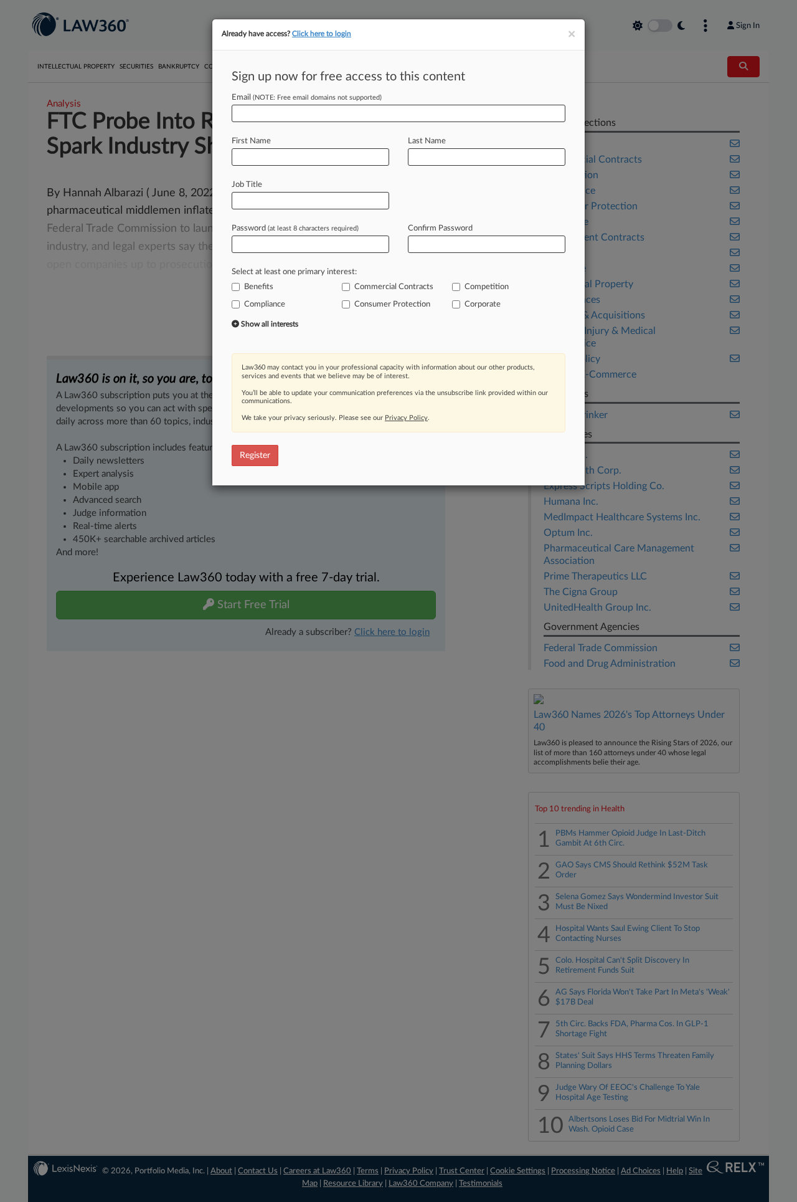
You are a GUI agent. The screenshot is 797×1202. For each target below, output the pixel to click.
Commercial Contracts (393, 287)
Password (295, 228)
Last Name (427, 141)
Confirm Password (440, 228)
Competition (487, 287)
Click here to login (321, 33)
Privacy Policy (406, 417)
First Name (251, 141)
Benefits (258, 287)
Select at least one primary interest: (294, 272)
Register (255, 455)
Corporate (483, 304)
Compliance (264, 304)
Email (307, 97)
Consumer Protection (392, 304)
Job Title (247, 185)
